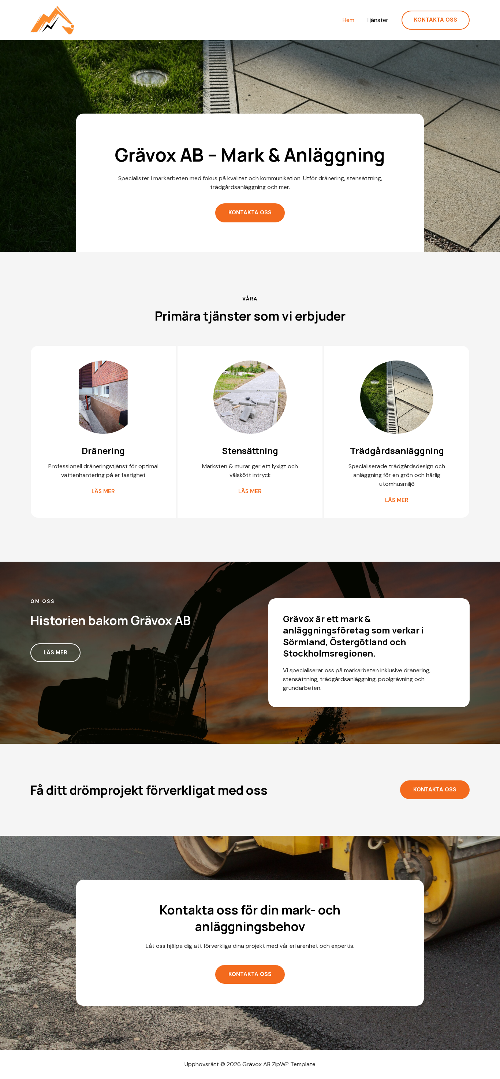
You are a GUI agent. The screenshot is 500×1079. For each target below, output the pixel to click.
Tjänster (377, 20)
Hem (348, 20)
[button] (436, 20)
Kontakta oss (434, 789)
